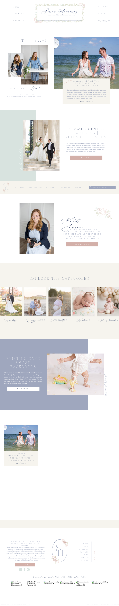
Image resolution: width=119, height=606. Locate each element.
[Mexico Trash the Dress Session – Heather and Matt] (86, 63)
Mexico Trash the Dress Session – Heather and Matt (86, 83)
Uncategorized (21, 453)
